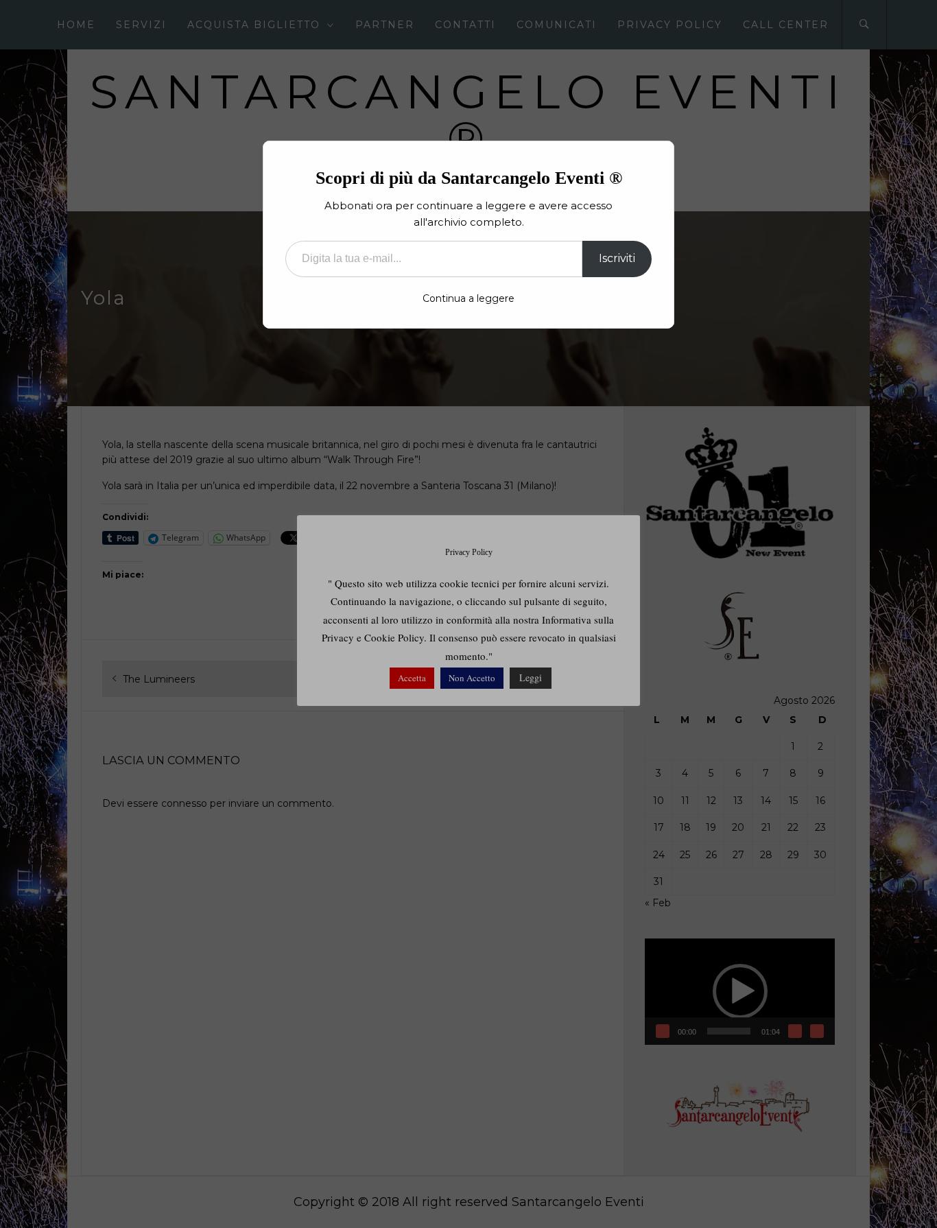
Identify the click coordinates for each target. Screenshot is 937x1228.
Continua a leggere (468, 298)
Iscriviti (617, 258)
